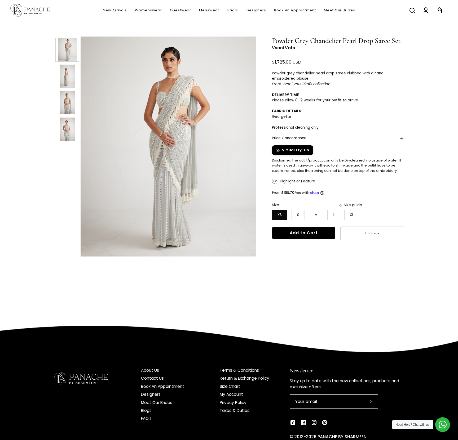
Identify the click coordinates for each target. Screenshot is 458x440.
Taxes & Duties (234, 410)
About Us (150, 370)
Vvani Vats (283, 48)
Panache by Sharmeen (342, 437)
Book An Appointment (162, 386)
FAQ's (146, 418)
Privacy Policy (233, 402)
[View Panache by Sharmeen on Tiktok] (293, 422)
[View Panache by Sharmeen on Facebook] (303, 422)
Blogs (146, 410)
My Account (231, 394)
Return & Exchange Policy (244, 378)
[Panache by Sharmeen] (36, 10)
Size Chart (230, 386)
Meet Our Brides (156, 402)
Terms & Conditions (239, 370)
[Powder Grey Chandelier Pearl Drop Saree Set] (67, 50)
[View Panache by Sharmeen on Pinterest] (325, 422)
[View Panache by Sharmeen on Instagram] (314, 422)
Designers (151, 394)
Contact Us (152, 378)
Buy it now (372, 233)
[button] (209, 10)
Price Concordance (289, 138)
